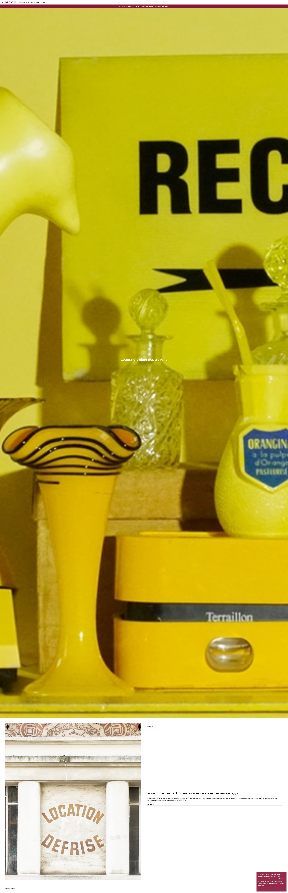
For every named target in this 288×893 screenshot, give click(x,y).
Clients (38, 2)
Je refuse (268, 888)
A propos (32, 2)
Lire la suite (150, 804)
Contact (43, 2)
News (27, 2)
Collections (22, 2)
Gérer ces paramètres (279, 888)
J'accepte (260, 888)
